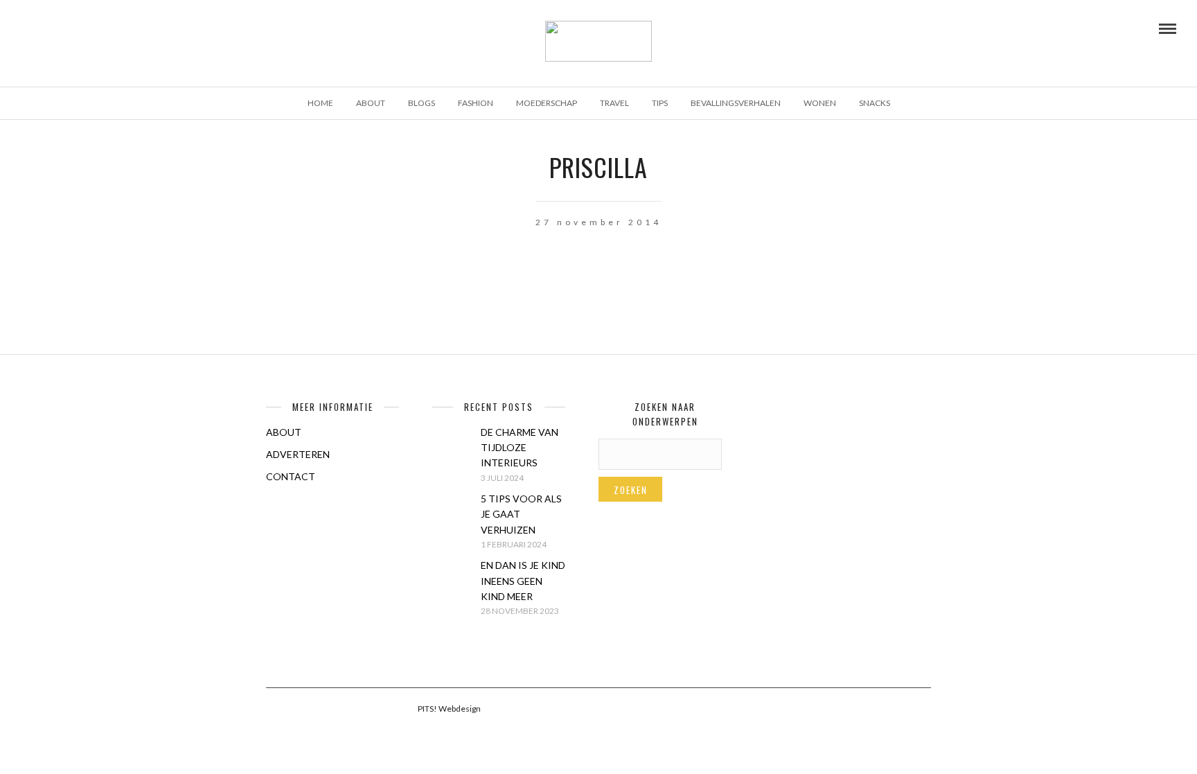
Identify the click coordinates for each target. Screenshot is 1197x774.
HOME (320, 103)
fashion (475, 103)
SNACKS (874, 103)
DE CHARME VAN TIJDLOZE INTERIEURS (519, 447)
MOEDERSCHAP (546, 103)
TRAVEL (614, 103)
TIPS (660, 103)
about (370, 103)
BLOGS (421, 103)
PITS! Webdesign (449, 708)
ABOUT (283, 432)
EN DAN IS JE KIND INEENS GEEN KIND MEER (523, 580)
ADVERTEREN (298, 454)
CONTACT (290, 476)
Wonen (820, 103)
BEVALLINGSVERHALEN (736, 103)
